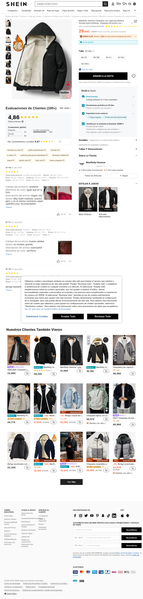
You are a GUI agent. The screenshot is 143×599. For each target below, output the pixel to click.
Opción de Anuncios (11, 590)
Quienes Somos (10, 519)
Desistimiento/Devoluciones (32, 518)
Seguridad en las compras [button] (97, 113)
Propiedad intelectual (46, 587)
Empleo (7, 531)
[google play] (128, 517)
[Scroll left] (132, 10)
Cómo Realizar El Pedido (28, 526)
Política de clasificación (26, 541)
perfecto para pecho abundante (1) (34, 155)
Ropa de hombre (34, 16)
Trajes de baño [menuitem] (68, 10)
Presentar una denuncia (9, 543)
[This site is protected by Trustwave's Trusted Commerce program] (75, 581)
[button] (129, 4)
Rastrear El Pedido (28, 530)
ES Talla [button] (88, 51)
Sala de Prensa (10, 528)
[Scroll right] (135, 10)
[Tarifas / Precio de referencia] (90, 32)
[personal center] (113, 4)
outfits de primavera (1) (37, 150)
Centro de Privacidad (12, 583)
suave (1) (10, 160)
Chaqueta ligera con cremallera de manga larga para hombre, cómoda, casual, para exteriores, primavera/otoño (97, 415)
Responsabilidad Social (10, 523)
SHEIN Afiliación (10, 539)
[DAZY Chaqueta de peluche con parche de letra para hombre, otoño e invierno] (124, 398)
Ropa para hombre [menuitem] (112, 10)
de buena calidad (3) (60, 155)
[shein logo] (16, 4)
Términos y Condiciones (13, 587)
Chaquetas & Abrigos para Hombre (56, 16)
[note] (71, 412)
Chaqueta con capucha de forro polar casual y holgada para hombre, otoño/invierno (124, 367)
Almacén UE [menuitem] (39, 10)
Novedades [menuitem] (26, 10)
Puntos (41, 524)
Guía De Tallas (27, 533)
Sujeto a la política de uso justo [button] (98, 108)
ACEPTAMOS (78, 567)
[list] (95, 516)
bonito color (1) (25, 160)
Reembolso (25, 522)
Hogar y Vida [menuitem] (82, 10)
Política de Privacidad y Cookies (127, 553)
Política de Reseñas (14, 122)
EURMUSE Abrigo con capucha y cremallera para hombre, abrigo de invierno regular (72, 466)
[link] (118, 3)
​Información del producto (27, 545)
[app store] (122, 517)
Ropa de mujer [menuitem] (53, 10)
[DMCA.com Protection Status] (81, 581)
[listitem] (88, 199)
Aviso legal (8, 516)
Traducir (9, 207)
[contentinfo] (107, 573)
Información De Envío (27, 514)
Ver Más (71, 482)
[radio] (84, 57)
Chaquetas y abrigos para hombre (84, 16)
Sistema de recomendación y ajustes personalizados (42, 590)
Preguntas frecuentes (43, 528)
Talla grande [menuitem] (96, 10)
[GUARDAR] (133, 76)
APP (122, 510)
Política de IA (30, 587)
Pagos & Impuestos (42, 520)
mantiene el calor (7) (15, 150)
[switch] (59, 141)
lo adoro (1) (11, 155)
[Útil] (58, 214)
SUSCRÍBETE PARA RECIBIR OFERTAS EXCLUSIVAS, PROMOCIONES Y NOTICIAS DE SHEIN (106, 524)
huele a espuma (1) (57, 160)
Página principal (12, 16)
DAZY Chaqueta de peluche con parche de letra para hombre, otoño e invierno (124, 418)
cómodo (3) (55, 150)
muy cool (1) (40, 160)
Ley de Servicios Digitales (10, 535)
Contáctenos (43, 516)
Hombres (23, 16)
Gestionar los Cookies (59, 583)
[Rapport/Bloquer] (70, 214)
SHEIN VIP (25, 537)
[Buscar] (105, 4)
